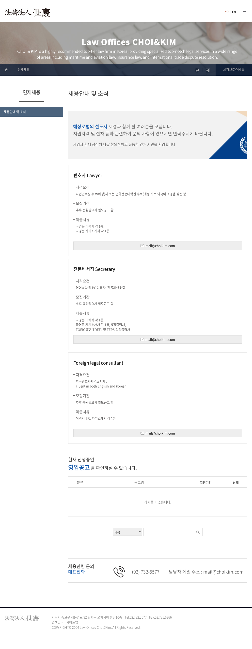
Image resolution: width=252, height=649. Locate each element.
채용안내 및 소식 (15, 111)
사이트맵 (72, 622)
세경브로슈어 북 (234, 69)
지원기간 (206, 482)
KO (226, 12)
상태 (236, 482)
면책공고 (57, 622)
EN (234, 12)
